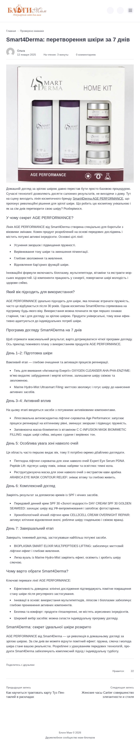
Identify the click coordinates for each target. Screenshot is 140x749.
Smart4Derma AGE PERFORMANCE (98, 198)
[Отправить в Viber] (21, 671)
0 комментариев (86, 54)
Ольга (21, 50)
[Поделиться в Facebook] (8, 671)
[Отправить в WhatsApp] (28, 671)
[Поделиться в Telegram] (15, 671)
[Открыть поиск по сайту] (120, 10)
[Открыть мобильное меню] (130, 10)
